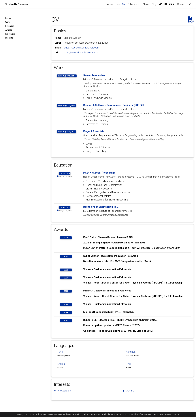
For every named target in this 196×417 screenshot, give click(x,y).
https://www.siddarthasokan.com (81, 52)
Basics (8, 18)
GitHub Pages (127, 414)
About (110, 4)
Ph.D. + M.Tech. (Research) (99, 172)
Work (7, 22)
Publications (134, 4)
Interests (9, 38)
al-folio (104, 414)
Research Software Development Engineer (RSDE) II (113, 105)
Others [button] (181, 4)
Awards (8, 30)
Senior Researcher (94, 75)
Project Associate (93, 131)
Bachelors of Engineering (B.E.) (101, 206)
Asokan (16, 4)
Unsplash (148, 414)
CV (124, 4)
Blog (154, 4)
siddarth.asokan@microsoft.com (81, 47)
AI (173, 4)
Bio (118, 4)
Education (9, 26)
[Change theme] (189, 3)
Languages (10, 34)
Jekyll (95, 414)
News (146, 4)
